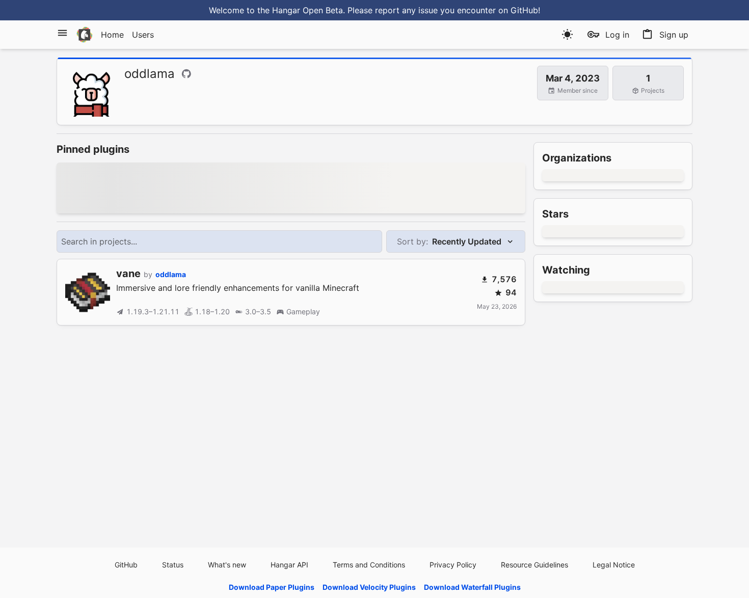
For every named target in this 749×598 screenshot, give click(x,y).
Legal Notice (614, 564)
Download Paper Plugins (271, 587)
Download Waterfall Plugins (472, 587)
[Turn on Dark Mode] (567, 34)
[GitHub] (186, 73)
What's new (227, 564)
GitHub (126, 564)
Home (112, 35)
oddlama (170, 274)
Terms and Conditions (369, 564)
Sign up (673, 35)
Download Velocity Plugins (369, 587)
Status (172, 564)
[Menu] (62, 33)
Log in (617, 35)
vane (128, 273)
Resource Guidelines (534, 564)
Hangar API (289, 564)
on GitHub (518, 10)
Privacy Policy (453, 564)
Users (143, 35)
